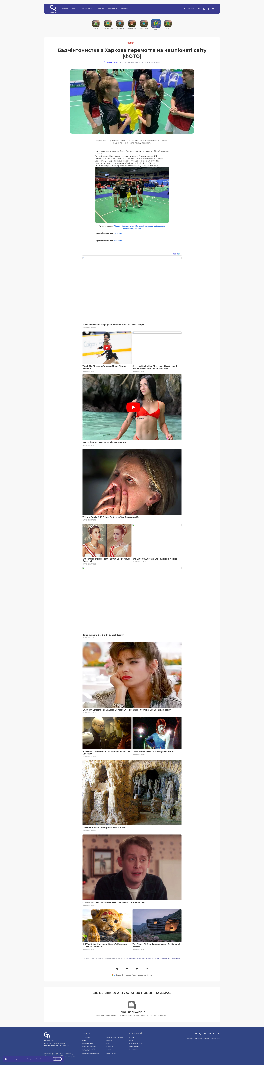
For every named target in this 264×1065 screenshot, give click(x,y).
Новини (65, 9)
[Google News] (214, 1033)
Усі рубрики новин (97, 958)
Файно (57, 1059)
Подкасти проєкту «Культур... (114, 1037)
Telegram (118, 241)
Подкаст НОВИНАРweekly (90, 1053)
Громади (101, 9)
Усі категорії (86, 1037)
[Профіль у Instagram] (204, 8)
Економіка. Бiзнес (88, 1043)
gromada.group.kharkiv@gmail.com (57, 1045)
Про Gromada (113, 9)
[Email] (146, 968)
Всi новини (109, 1046)
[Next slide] (177, 24)
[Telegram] (127, 968)
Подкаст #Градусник (89, 1046)
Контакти (124, 9)
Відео (107, 1043)
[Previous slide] (86, 24)
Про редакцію (133, 1049)
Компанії (131, 1040)
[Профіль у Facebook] (208, 8)
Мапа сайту (190, 1038)
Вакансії (206, 1038)
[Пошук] (184, 8)
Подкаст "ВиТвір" (110, 1053)
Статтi (84, 1040)
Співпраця (198, 1038)
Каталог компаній (88, 9)
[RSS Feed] (219, 1033)
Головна (86, 958)
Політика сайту (215, 1038)
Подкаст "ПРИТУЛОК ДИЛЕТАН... (89, 1049)
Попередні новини (130, 43)
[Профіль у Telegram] (199, 8)
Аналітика (108, 1040)
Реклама (108, 1049)
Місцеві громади (134, 1046)
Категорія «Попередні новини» (114, 958)
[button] (117, 968)
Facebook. (118, 233)
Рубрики (74, 9)
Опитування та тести (135, 1043)
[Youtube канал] (213, 8)
